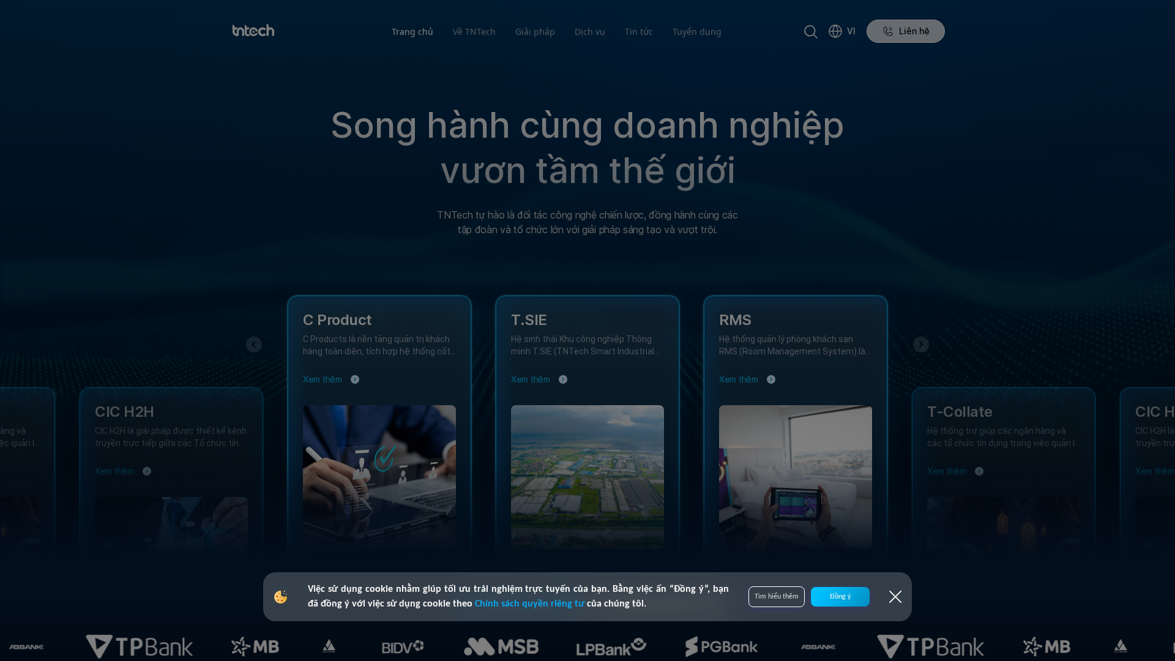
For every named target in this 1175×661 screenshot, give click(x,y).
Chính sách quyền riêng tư (531, 604)
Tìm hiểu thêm (777, 596)
